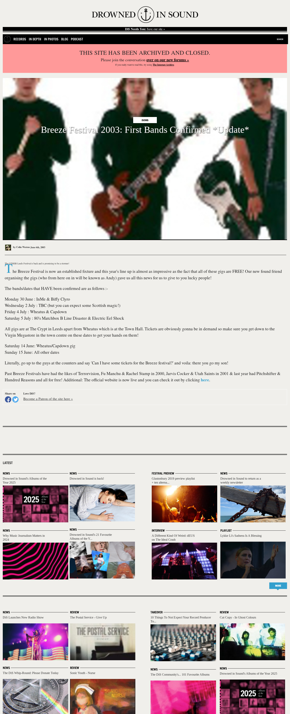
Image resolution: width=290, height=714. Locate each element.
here (205, 380)
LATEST (8, 463)
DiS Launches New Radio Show (23, 617)
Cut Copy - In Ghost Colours (238, 617)
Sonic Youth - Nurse (82, 673)
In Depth (35, 39)
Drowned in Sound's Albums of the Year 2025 (248, 673)
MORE (278, 585)
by (21, 247)
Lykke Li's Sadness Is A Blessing (241, 535)
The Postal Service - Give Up (88, 617)
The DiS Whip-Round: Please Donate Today (31, 673)
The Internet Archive (163, 64)
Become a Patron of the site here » (48, 398)
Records (19, 39)
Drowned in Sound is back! (87, 478)
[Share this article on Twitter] (15, 399)
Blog (64, 39)
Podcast (77, 39)
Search (280, 39)
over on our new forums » (167, 60)
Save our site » (145, 29)
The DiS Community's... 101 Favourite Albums (180, 674)
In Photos (51, 39)
